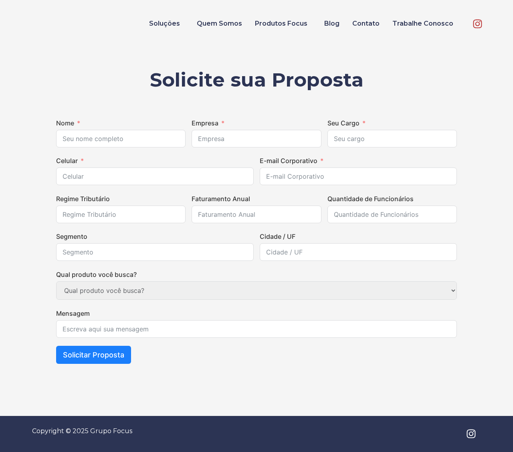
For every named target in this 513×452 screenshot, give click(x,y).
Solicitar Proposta (93, 355)
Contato (366, 23)
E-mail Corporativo (288, 161)
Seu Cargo (343, 123)
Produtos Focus (281, 23)
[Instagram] (478, 24)
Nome (65, 123)
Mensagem (73, 313)
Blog (331, 23)
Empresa (205, 123)
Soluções (164, 23)
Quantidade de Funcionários (370, 199)
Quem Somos (219, 23)
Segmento (71, 236)
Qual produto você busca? (96, 274)
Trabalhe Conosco (422, 23)
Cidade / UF (277, 236)
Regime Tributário (83, 199)
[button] (166, 23)
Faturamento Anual (221, 199)
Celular (67, 161)
